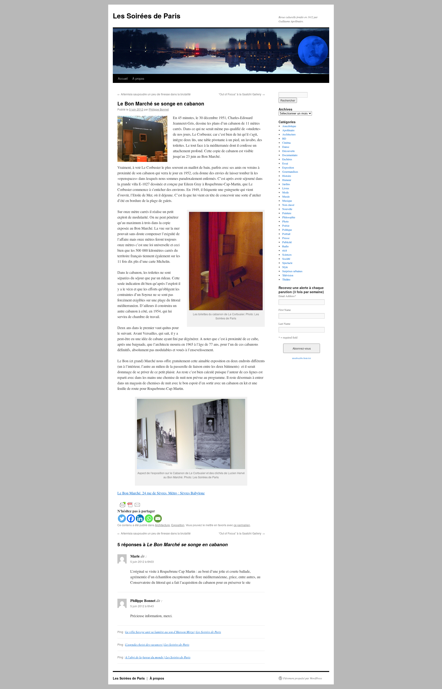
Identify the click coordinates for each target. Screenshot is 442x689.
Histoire (286, 176)
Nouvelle (287, 209)
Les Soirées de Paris (146, 15)
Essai (285, 163)
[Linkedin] (140, 518)
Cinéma (286, 142)
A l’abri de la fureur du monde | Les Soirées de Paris (157, 657)
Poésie (285, 225)
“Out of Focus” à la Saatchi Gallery (242, 94)
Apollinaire (288, 130)
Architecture (162, 525)
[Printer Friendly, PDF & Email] (130, 504)
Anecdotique (289, 126)
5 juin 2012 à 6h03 (142, 561)
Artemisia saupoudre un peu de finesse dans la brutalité (154, 94)
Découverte (288, 151)
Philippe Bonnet (159, 109)
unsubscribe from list (301, 358)
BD (284, 138)
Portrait (286, 234)
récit (284, 250)
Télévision (287, 275)
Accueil (123, 78)
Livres (285, 188)
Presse (285, 238)
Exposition (177, 525)
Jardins (286, 184)
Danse (285, 147)
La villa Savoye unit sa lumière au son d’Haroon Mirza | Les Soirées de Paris (173, 632)
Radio (285, 246)
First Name (285, 310)
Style (285, 267)
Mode (285, 192)
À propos (138, 78)
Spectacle (287, 263)
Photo (285, 221)
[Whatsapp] (149, 518)
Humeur (286, 180)
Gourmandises (290, 171)
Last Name (284, 323)
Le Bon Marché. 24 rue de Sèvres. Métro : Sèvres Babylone (161, 492)
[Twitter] (122, 518)
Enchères (287, 159)
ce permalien (242, 525)
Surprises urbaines (292, 271)
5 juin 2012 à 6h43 (142, 606)
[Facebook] (131, 518)
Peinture (286, 213)
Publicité (287, 242)
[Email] (158, 518)
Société (286, 258)
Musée (286, 196)
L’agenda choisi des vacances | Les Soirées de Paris (157, 644)
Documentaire (289, 155)
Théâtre (286, 279)
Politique (287, 229)
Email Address (287, 296)
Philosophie (288, 217)
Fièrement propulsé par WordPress (302, 678)
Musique (287, 200)
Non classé (288, 205)
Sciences (287, 254)
